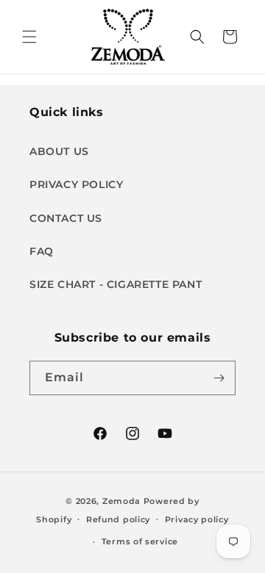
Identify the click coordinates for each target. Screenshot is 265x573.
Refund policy (118, 519)
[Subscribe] (218, 378)
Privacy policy (197, 519)
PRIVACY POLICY (76, 184)
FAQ (41, 251)
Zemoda (121, 501)
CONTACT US (65, 218)
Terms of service (140, 541)
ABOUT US (59, 151)
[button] (29, 37)
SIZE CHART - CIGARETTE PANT (115, 284)
